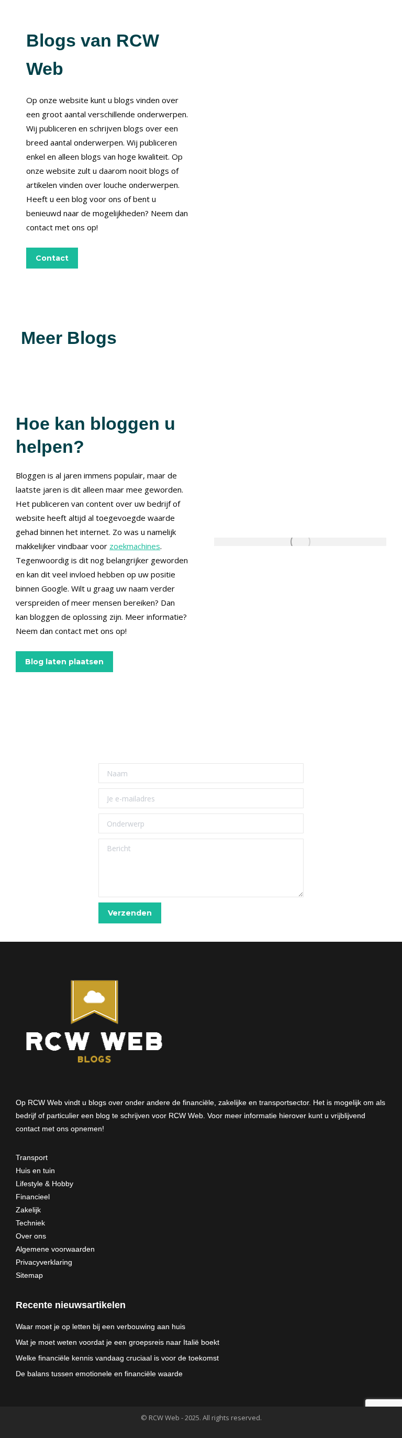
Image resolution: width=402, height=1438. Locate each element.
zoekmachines (134, 546)
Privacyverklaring (44, 1262)
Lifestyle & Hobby (44, 1183)
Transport (32, 1157)
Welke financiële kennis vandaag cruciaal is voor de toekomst (117, 1358)
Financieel (33, 1196)
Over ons (31, 1236)
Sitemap (29, 1275)
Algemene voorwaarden (55, 1249)
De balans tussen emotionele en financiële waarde (99, 1373)
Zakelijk (28, 1210)
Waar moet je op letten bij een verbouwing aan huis (100, 1326)
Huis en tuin (35, 1170)
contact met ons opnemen (59, 1128)
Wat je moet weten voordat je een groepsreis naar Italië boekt (117, 1342)
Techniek (30, 1223)
